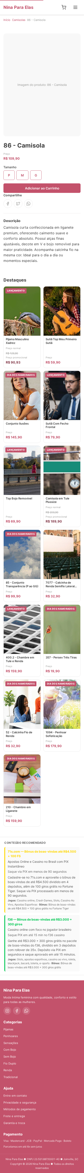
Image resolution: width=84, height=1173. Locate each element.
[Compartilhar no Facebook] (7, 203)
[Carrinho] (63, 7)
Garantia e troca (14, 1123)
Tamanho (9, 167)
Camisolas (18, 20)
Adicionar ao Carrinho (42, 188)
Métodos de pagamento (19, 1109)
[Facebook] (17, 1011)
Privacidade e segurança (19, 1102)
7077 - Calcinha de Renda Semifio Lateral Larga (60, 586)
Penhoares (10, 1036)
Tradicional (10, 1077)
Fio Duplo (9, 1063)
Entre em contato (15, 1095)
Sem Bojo (9, 1056)
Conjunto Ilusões (17, 423)
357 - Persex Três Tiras (61, 657)
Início (6, 20)
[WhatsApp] (26, 1011)
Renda (7, 1070)
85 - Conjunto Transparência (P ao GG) (22, 584)
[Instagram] (7, 1011)
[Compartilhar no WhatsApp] (28, 203)
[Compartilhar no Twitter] (18, 203)
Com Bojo (9, 1049)
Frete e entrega (14, 1116)
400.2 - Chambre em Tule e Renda (20, 659)
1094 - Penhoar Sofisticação (56, 734)
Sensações (10, 1043)
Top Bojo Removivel (19, 498)
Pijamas (8, 1029)
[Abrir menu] (75, 7)
